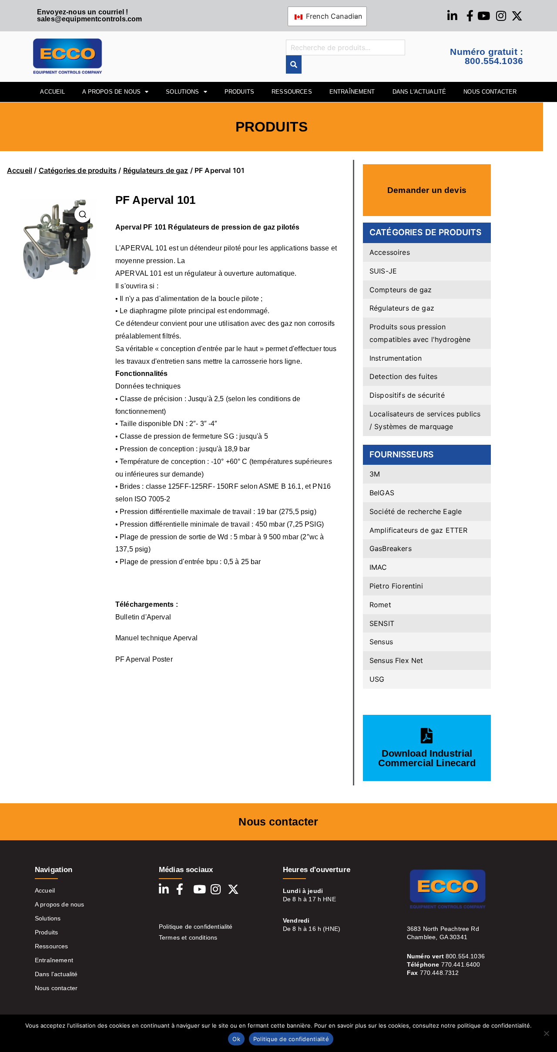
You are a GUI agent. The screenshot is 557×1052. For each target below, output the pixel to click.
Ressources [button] (292, 91)
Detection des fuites (403, 376)
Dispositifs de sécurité (407, 395)
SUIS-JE (383, 271)
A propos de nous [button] (111, 91)
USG (376, 679)
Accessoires (389, 252)
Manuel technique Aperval (156, 638)
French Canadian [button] (333, 16)
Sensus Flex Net (396, 660)
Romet (380, 604)
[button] (546, 1033)
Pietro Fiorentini (396, 586)
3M (374, 474)
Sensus (381, 641)
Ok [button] (236, 1038)
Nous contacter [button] (490, 91)
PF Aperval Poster (144, 659)
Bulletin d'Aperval (143, 617)
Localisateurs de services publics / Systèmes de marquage (424, 420)
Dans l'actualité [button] (419, 91)
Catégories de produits (78, 170)
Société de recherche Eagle (415, 511)
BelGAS (381, 492)
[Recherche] (294, 64)
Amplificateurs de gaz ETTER (418, 530)
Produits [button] (239, 91)
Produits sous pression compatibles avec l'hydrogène (419, 333)
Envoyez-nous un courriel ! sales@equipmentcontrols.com (89, 15)
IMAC (378, 567)
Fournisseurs (401, 454)
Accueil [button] (52, 91)
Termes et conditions (188, 937)
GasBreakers (390, 548)
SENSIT (381, 623)
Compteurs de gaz (400, 289)
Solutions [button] (182, 91)
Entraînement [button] (352, 91)
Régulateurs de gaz (155, 170)
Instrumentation (395, 358)
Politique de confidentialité (195, 926)
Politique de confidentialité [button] (291, 1038)
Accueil (19, 170)
